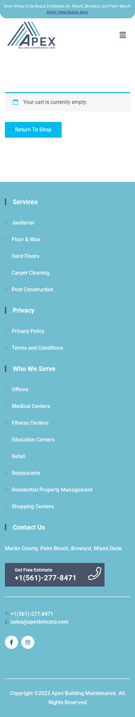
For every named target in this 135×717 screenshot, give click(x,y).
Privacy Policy (28, 331)
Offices (20, 389)
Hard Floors (25, 256)
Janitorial (23, 223)
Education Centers (33, 439)
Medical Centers (31, 406)
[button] (122, 35)
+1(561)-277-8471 (29, 614)
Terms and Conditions (37, 348)
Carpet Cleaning (30, 273)
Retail (18, 456)
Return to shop (33, 129)
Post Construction (32, 289)
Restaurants (26, 473)
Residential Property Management (52, 490)
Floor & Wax (26, 239)
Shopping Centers (33, 506)
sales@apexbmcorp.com (36, 622)
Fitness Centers (30, 423)
